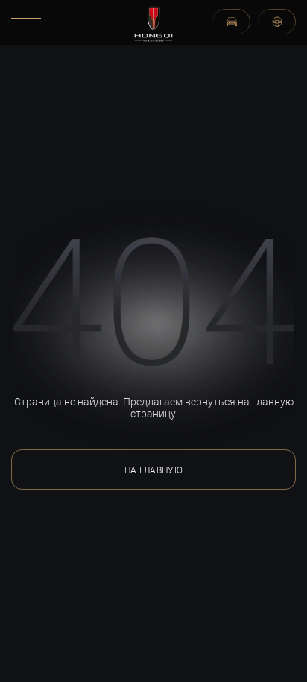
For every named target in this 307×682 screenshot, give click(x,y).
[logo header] (154, 23)
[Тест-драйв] (277, 21)
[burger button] (26, 21)
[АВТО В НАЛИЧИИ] (231, 21)
